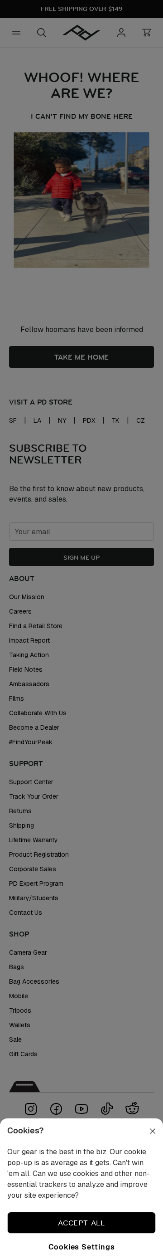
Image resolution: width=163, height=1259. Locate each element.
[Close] (147, 1142)
